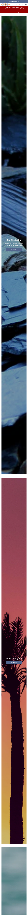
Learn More (14, 662)
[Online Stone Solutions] (5, 4)
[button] (16, 4)
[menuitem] (16, 4)
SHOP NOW (14, 249)
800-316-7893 (16, 1)
